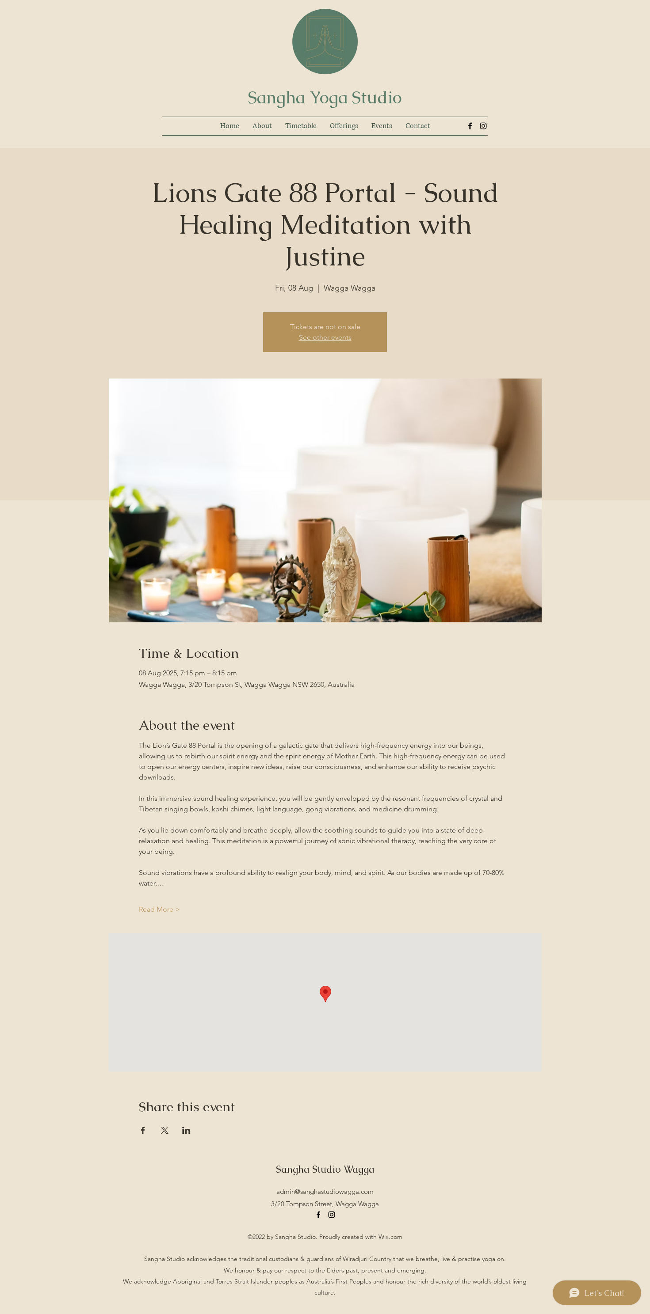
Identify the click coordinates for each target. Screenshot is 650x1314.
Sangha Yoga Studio (325, 97)
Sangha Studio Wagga (325, 1169)
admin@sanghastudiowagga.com (325, 1191)
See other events (325, 337)
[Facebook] (470, 125)
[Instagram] (483, 125)
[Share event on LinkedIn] (186, 1130)
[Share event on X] (165, 1130)
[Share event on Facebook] (143, 1130)
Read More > (159, 909)
